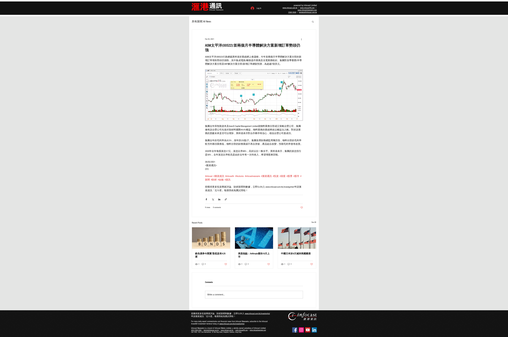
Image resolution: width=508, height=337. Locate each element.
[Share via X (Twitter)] (213, 199)
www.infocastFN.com (307, 8)
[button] (313, 22)
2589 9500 (292, 12)
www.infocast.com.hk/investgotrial (257, 313)
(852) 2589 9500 (196, 330)
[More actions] (301, 39)
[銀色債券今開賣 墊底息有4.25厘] (211, 238)
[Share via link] (225, 199)
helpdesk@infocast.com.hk (308, 12)
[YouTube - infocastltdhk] (307, 330)
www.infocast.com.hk (290, 8)
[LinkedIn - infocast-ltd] (314, 330)
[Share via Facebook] (206, 199)
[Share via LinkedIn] (219, 199)
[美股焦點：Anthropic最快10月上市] (254, 238)
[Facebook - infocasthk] (294, 330)
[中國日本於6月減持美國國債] (297, 238)
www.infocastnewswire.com (307, 10)
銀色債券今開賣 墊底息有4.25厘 (210, 255)
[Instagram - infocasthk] (301, 330)
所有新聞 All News (201, 21)
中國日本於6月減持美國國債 (296, 253)
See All (314, 222)
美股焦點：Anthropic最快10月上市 (254, 255)
